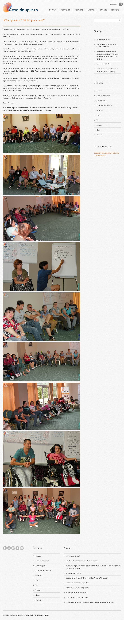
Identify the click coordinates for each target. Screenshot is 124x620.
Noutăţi (52, 10)
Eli (97, 120)
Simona (99, 91)
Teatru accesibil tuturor (104, 64)
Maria (98, 130)
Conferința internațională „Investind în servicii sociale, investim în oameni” (90, 602)
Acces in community (103, 96)
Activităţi (79, 10)
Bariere (103, 10)
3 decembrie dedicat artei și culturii (77, 588)
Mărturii (91, 10)
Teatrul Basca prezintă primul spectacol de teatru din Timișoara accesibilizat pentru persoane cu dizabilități (107, 55)
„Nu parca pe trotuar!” (104, 39)
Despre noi (65, 10)
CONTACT (113, 4)
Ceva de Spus (101, 101)
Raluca (99, 125)
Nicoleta (99, 135)
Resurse (115, 10)
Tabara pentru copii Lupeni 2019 (76, 593)
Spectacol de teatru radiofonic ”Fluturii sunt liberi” (106, 46)
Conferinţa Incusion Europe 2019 (77, 597)
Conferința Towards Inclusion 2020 (77, 583)
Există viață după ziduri (104, 105)
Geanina (99, 110)
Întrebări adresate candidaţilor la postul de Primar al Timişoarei (107, 70)
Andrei (99, 115)
